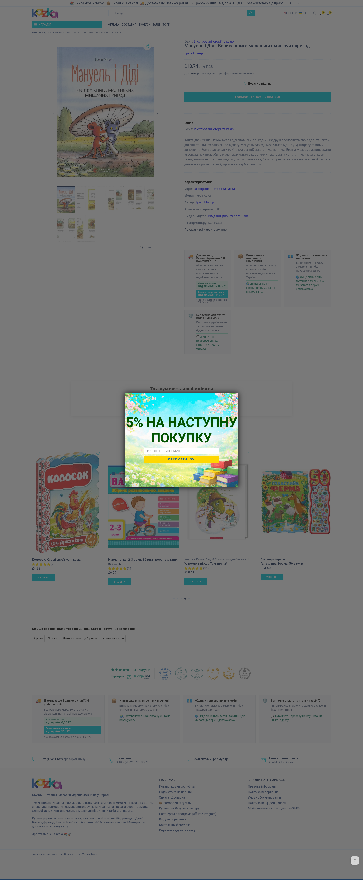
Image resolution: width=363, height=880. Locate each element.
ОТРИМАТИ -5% (181, 459)
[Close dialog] (233, 398)
